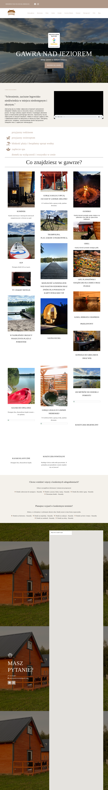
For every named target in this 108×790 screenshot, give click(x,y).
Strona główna (30, 13)
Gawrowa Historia (68, 13)
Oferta (46, 13)
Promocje (78, 13)
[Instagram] (38, 4)
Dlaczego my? (86, 13)
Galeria (53, 13)
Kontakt (59, 13)
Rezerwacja (40, 13)
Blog (99, 13)
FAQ (94, 13)
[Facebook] (35, 4)
